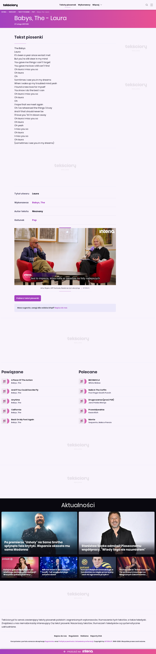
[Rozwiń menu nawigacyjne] (151, 5)
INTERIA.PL (108, 641)
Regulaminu (49, 641)
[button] (67, 5)
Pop (33, 12)
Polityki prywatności (66, 641)
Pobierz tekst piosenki (27, 298)
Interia (3, 12)
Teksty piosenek (24, 12)
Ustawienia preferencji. (84, 641)
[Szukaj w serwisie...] (146, 5)
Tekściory (12, 12)
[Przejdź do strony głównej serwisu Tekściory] (10, 5)
